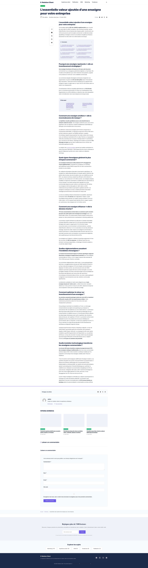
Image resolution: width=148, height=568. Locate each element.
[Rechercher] (106, 2)
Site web (50, 403)
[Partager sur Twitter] (52, 36)
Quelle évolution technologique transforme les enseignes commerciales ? (84, 57)
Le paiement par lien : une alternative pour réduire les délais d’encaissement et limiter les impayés (70, 105)
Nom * (45, 473)
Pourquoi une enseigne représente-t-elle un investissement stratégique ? (84, 46)
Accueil (41, 511)
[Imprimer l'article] (52, 42)
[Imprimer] (107, 17)
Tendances (94, 2)
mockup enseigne (71, 147)
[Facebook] (100, 17)
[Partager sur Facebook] (52, 32)
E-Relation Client (46, 2)
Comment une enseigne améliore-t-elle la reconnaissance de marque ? (67, 49)
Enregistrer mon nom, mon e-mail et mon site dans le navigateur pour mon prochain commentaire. (67, 496)
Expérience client (66, 2)
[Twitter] (102, 17)
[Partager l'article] (52, 29)
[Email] (106, 558)
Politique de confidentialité (85, 563)
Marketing (87, 2)
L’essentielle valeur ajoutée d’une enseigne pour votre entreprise (67, 46)
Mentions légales (76, 563)
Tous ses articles (59, 403)
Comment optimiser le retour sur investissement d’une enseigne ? (67, 57)
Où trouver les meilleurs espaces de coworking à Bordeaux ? (87, 104)
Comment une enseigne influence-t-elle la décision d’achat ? (67, 53)
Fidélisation (75, 2)
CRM (81, 2)
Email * (45, 480)
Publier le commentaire (50, 500)
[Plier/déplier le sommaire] (91, 42)
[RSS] (103, 558)
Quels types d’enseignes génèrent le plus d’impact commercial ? (84, 49)
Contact (92, 563)
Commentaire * (47, 461)
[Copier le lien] (104, 17)
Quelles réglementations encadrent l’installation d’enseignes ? (84, 53)
